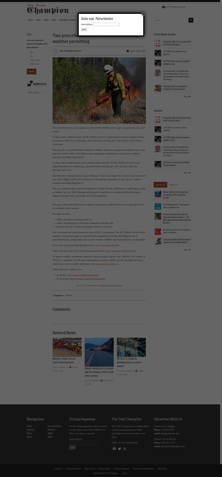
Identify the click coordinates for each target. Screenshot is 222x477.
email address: (86, 24)
